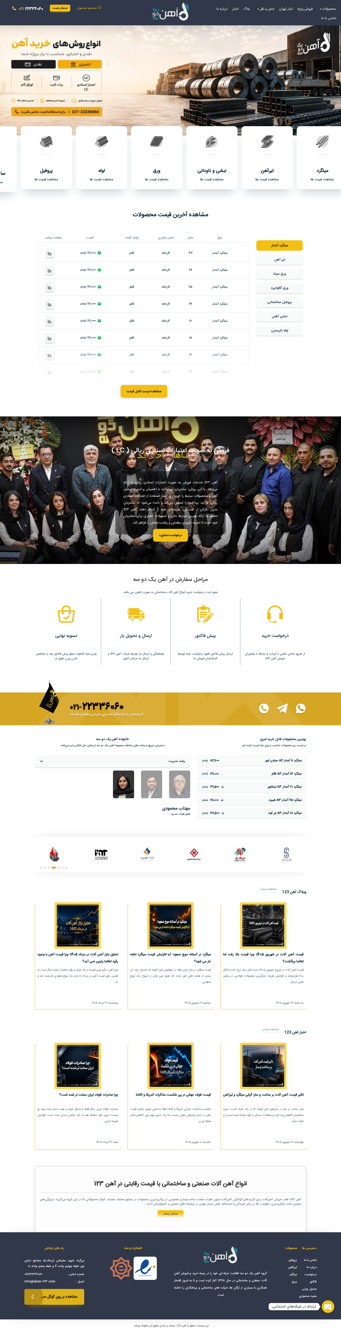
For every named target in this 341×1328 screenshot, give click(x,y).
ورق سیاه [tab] (279, 274)
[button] (170, 76)
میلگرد (293, 1274)
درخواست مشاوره (170, 535)
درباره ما (222, 9)
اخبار (235, 9)
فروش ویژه (305, 9)
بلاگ (246, 9)
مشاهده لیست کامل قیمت (144, 391)
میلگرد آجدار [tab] (279, 245)
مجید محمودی (308, 1296)
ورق (294, 1281)
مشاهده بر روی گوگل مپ (59, 1297)
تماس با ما (328, 18)
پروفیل (292, 1260)
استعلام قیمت (60, 8)
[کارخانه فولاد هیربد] (286, 854)
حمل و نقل (267, 9)
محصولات (329, 9)
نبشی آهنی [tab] (280, 316)
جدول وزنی (309, 1289)
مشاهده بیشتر (268, 889)
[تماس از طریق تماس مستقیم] (261, 709)
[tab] (179, 784)
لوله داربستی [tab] (279, 330)
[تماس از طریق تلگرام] (279, 709)
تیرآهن (292, 1267)
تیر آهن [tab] (279, 260)
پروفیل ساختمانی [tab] (279, 302)
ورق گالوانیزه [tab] (279, 288)
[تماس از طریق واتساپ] (298, 709)
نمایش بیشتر (170, 1214)
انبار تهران (286, 9)
